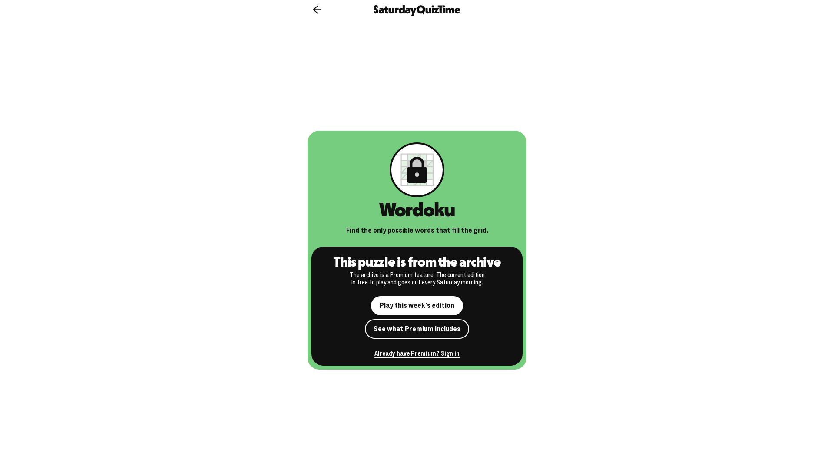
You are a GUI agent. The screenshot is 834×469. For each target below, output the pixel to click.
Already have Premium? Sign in (417, 354)
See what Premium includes (417, 329)
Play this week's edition (417, 305)
